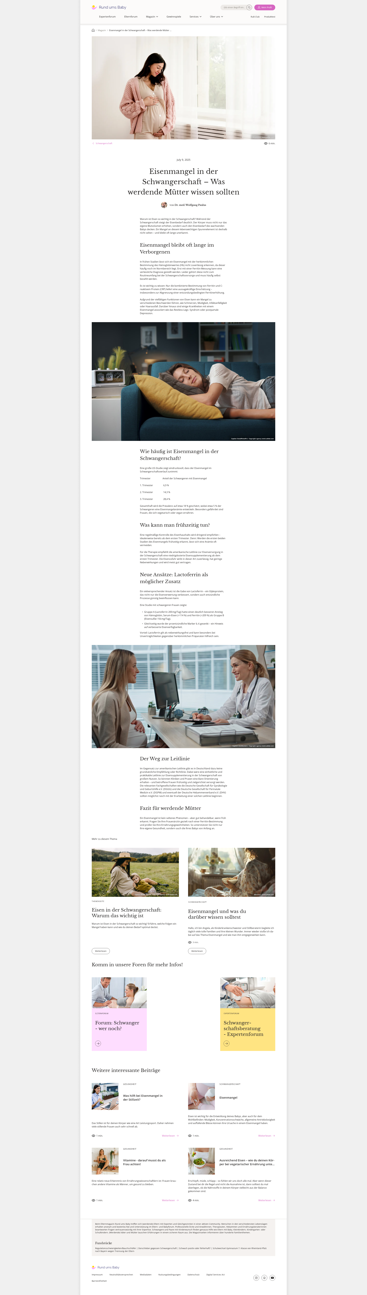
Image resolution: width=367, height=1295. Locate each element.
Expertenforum (107, 16)
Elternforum (130, 16)
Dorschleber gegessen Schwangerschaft (157, 1248)
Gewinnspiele (174, 16)
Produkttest (269, 16)
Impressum (97, 1274)
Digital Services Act (215, 1274)
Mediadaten (146, 1274)
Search (249, 7)
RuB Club (255, 16)
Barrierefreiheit (99, 1281)
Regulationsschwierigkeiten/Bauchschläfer (115, 1248)
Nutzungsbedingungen (169, 1274)
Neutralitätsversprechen (121, 1274)
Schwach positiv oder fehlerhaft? (194, 1248)
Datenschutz (194, 1274)
